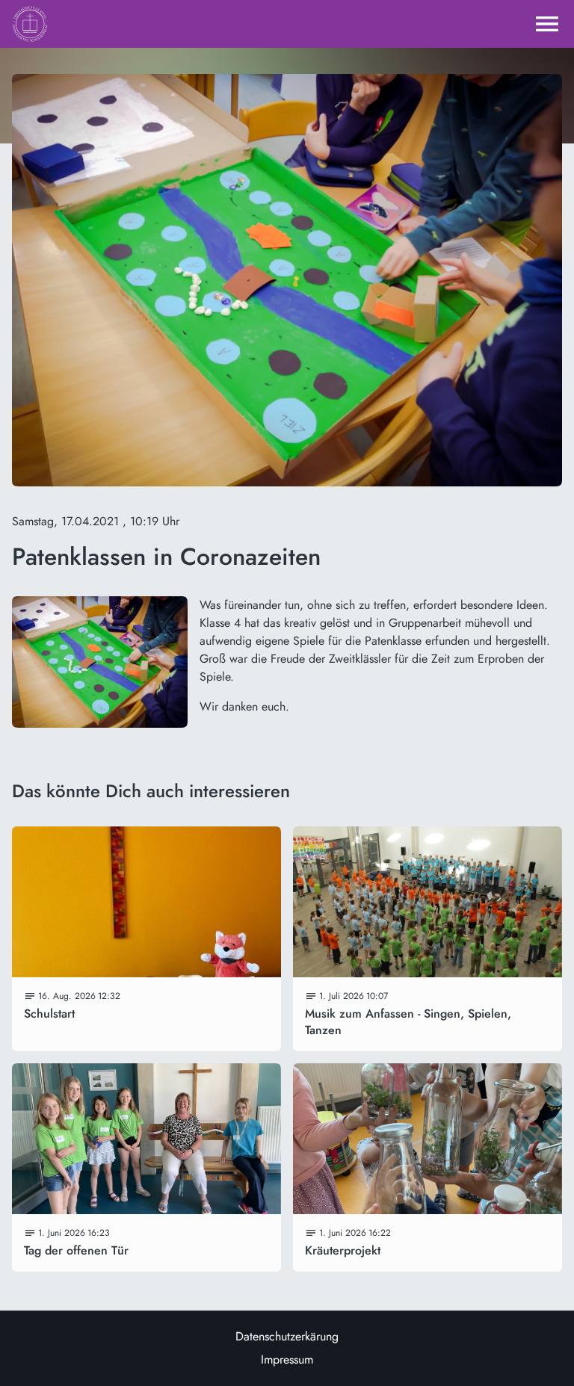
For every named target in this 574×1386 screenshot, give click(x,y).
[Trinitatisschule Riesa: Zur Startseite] (30, 24)
